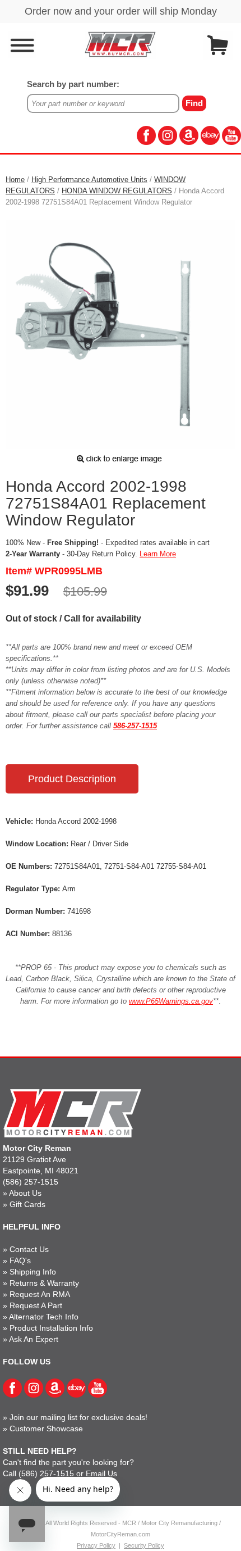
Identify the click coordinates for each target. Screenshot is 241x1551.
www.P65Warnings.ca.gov (171, 1001)
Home (15, 179)
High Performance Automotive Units (89, 179)
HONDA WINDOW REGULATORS (117, 191)
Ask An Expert (33, 1339)
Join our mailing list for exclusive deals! (78, 1417)
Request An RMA (40, 1294)
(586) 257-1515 (30, 1181)
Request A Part (36, 1305)
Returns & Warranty (44, 1282)
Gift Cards (27, 1204)
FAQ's (20, 1260)
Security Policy (144, 1545)
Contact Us (29, 1249)
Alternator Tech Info (43, 1316)
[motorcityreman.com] (120, 44)
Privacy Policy (96, 1545)
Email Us (101, 1473)
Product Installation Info (51, 1327)
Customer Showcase (46, 1428)
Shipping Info (33, 1271)
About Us (25, 1193)
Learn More (158, 554)
